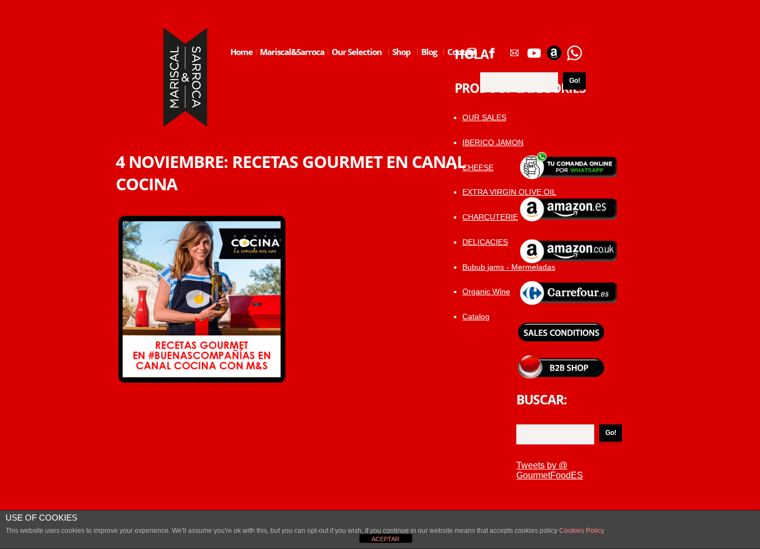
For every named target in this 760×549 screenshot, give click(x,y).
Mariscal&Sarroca (292, 51)
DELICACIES (485, 242)
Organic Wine (486, 291)
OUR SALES (484, 117)
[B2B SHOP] (560, 358)
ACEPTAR (385, 539)
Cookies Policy (580, 531)
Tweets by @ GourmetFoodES (549, 470)
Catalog (476, 316)
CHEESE (477, 167)
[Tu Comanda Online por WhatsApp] (574, 48)
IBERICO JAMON (493, 142)
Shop (400, 60)
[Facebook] (492, 48)
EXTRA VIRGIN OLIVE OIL (509, 191)
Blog (427, 60)
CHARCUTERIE (490, 216)
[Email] (514, 48)
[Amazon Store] (554, 48)
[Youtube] (534, 48)
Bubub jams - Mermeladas (508, 267)
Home (241, 51)
